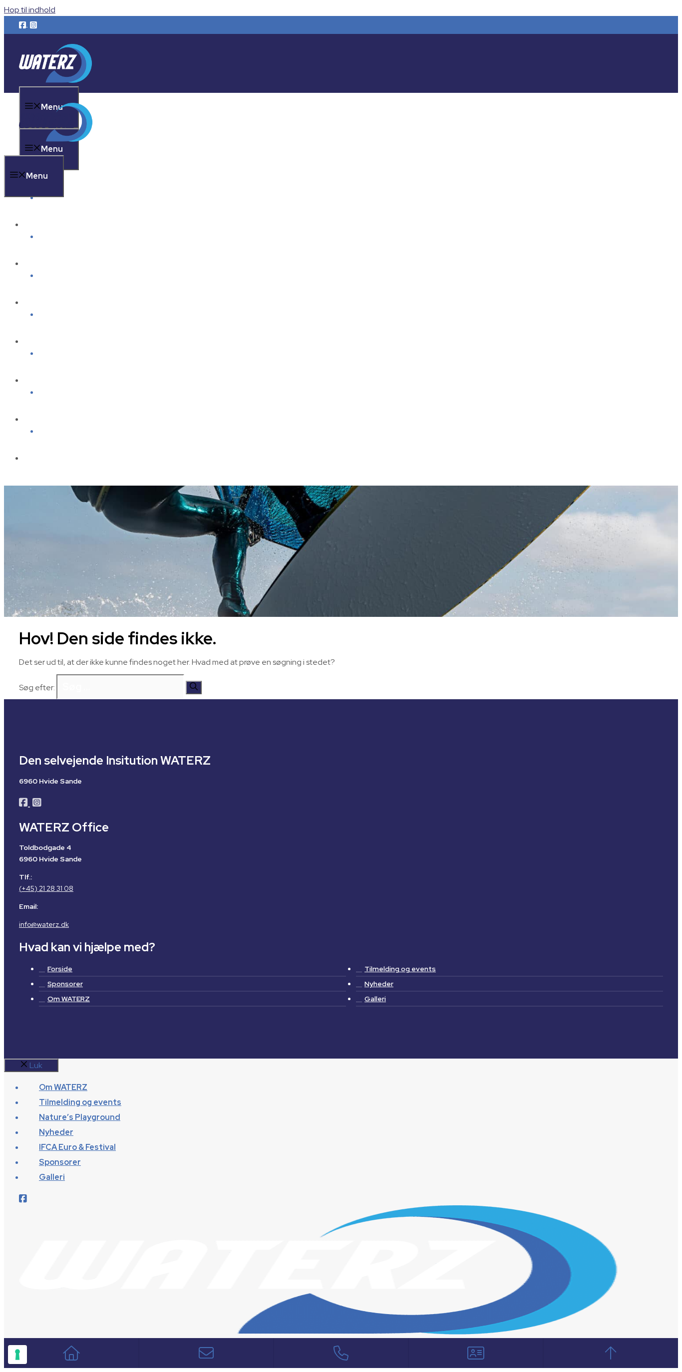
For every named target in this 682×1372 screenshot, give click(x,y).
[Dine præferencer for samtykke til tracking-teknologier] (17, 1354)
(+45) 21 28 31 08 (46, 888)
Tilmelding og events (80, 263)
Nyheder (56, 341)
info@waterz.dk (44, 924)
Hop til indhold (29, 9)
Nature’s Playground (79, 302)
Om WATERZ (63, 197)
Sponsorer (60, 419)
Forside (59, 968)
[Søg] (194, 687)
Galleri (52, 458)
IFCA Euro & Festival (77, 380)
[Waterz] (56, 149)
